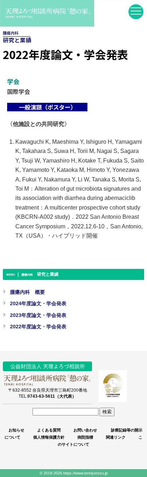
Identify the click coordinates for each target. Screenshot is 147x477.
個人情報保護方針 (49, 437)
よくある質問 (49, 430)
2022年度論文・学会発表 (38, 326)
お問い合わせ (85, 430)
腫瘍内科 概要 (27, 292)
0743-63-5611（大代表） (51, 396)
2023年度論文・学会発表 (38, 315)
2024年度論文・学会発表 (38, 303)
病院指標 (85, 437)
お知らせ (16, 430)
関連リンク (116, 437)
